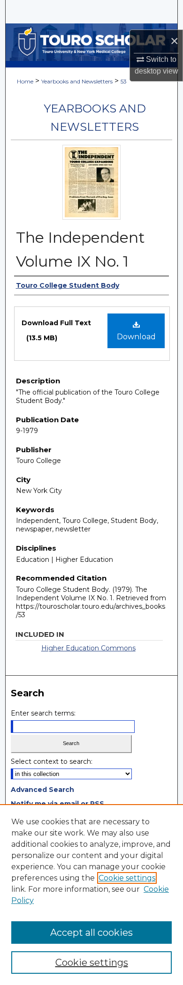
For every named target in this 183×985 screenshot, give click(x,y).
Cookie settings (127, 877)
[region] (91, 894)
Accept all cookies (91, 932)
